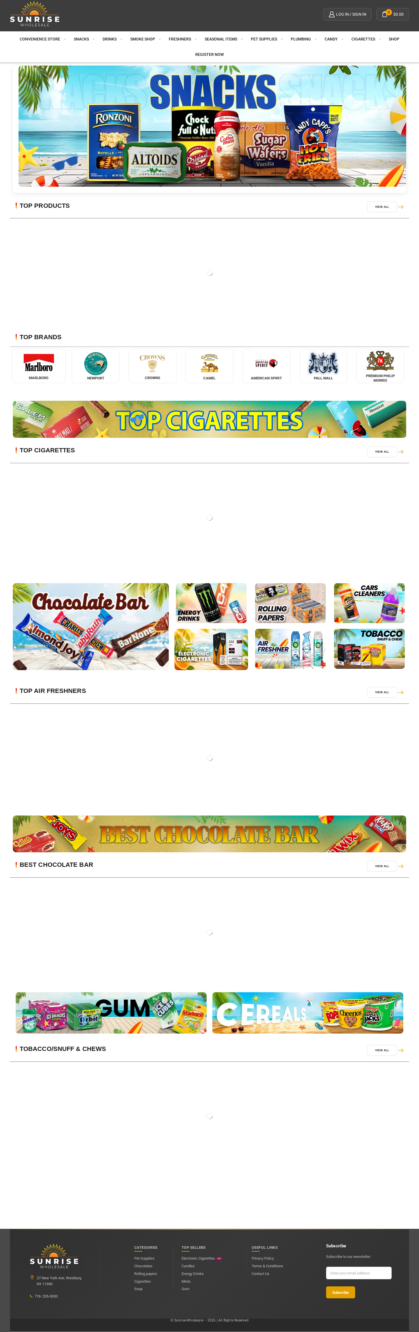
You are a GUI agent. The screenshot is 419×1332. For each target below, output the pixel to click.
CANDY (331, 39)
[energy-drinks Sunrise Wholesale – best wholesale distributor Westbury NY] (211, 603)
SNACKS (81, 39)
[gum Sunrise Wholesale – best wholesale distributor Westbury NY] (111, 1013)
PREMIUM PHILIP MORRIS (380, 378)
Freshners (180, 39)
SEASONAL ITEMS (221, 39)
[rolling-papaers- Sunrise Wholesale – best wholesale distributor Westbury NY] (290, 603)
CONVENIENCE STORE (40, 39)
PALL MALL (323, 378)
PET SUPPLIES (264, 39)
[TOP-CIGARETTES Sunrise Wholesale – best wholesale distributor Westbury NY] (209, 419)
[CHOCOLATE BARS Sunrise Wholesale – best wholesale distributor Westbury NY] (91, 626)
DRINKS (110, 39)
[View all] (400, 207)
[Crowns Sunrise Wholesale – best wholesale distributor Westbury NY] (152, 363)
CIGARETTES (363, 39)
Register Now (209, 54)
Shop (394, 39)
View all (382, 206)
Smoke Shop (142, 39)
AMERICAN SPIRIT (266, 378)
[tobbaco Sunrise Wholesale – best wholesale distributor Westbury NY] (369, 649)
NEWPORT (95, 378)
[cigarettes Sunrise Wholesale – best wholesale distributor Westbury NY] (211, 649)
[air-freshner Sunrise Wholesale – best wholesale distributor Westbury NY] (290, 649)
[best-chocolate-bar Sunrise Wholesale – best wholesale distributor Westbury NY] (209, 834)
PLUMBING (301, 39)
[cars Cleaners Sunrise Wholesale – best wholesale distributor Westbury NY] (369, 603)
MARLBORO (38, 378)
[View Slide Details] (212, 126)
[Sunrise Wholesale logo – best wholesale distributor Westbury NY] (35, 14)
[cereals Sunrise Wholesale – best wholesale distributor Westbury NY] (307, 1013)
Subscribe (340, 1292)
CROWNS (152, 378)
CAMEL (209, 378)
